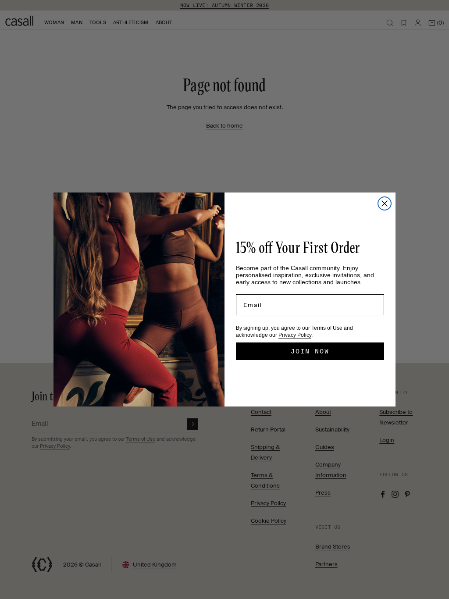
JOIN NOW (310, 351)
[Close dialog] (384, 203)
